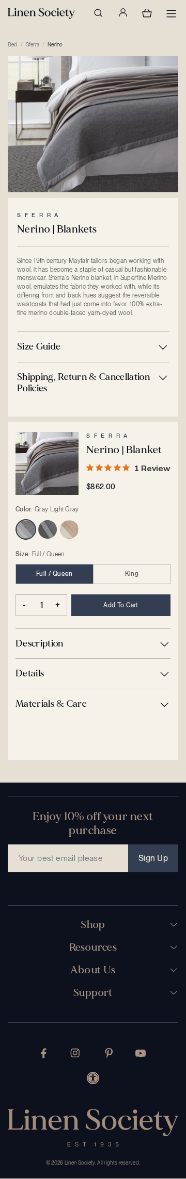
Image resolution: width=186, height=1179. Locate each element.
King (131, 573)
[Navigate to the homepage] (41, 13)
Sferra (32, 44)
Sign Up (153, 858)
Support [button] (93, 993)
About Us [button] (92, 970)
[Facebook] (44, 1053)
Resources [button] (93, 947)
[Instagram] (75, 1052)
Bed (13, 44)
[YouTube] (140, 1053)
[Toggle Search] (98, 13)
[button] (93, 347)
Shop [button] (93, 925)
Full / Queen (54, 573)
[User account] (122, 13)
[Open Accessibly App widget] (93, 1078)
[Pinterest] (109, 1052)
